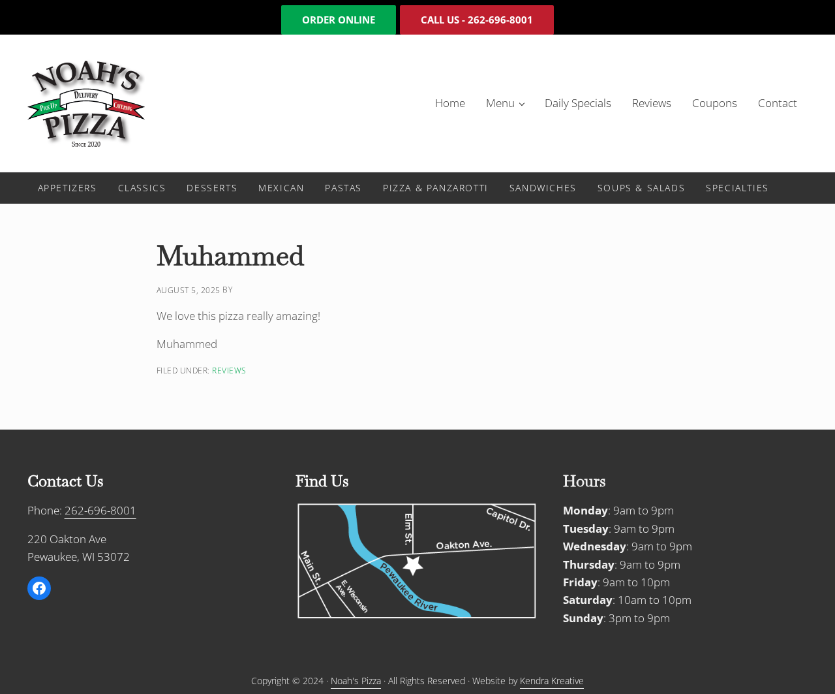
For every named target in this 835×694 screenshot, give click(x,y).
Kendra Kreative (552, 680)
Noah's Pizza (356, 680)
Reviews (229, 370)
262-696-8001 (100, 510)
